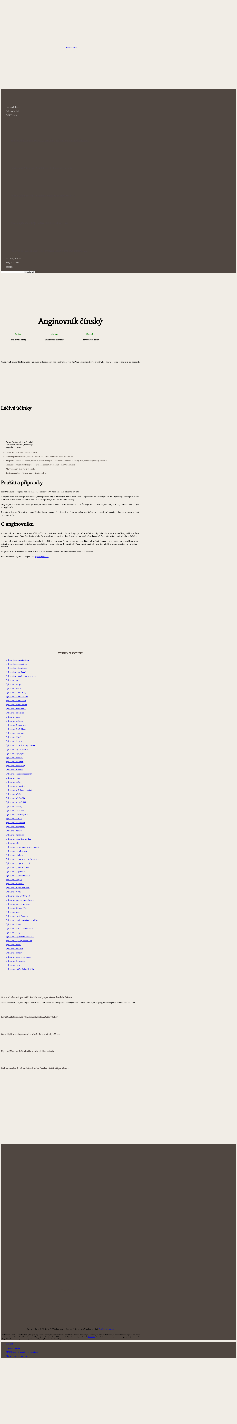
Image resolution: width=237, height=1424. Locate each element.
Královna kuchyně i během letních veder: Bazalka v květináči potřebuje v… (49, 250)
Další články (11, 115)
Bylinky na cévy (13, 716)
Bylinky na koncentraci (16, 785)
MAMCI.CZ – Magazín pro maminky (22, 1351)
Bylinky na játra (13, 777)
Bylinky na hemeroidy (15, 765)
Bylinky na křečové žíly (16, 798)
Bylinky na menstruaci (16, 810)
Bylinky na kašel (13, 781)
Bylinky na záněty (14, 952)
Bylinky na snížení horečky (18, 903)
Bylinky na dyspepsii (15, 753)
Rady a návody (12, 262)
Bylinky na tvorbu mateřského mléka (22, 920)
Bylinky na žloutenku (15, 960)
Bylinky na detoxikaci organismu (20, 745)
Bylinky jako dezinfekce (16, 668)
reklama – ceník (13, 1347)
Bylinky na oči (12, 842)
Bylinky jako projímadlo (16, 672)
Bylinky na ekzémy (14, 757)
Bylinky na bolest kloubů (17, 696)
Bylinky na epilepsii (14, 761)
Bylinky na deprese (14, 741)
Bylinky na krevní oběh (16, 802)
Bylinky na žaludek (14, 948)
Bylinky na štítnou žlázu (16, 908)
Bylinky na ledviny (14, 806)
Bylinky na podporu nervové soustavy (22, 859)
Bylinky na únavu (13, 924)
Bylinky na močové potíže (17, 814)
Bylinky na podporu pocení (18, 863)
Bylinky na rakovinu (15, 883)
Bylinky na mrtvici (14, 818)
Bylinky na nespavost (15, 834)
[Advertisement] (118, 70)
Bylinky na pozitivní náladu (18, 875)
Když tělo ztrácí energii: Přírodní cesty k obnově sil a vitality (41, 168)
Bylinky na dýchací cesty (17, 749)
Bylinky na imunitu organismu (19, 773)
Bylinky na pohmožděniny (17, 867)
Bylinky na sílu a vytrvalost (18, 895)
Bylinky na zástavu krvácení (18, 956)
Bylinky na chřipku (14, 720)
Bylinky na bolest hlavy (16, 692)
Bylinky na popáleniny (16, 871)
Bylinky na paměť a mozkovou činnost (22, 847)
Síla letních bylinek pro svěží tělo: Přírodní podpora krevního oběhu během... (37, 997)
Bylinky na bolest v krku (16, 704)
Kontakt (9, 1343)
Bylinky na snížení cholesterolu (20, 899)
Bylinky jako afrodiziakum (17, 659)
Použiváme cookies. (106, 1329)
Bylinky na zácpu (13, 944)
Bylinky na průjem (14, 879)
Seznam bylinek (13, 107)
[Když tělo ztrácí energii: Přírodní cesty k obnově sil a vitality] (24, 162)
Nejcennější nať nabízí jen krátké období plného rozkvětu (40, 223)
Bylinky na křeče (13, 794)
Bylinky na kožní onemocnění (19, 790)
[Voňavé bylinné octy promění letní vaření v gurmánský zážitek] (24, 190)
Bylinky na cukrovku (15, 733)
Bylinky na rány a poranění (18, 887)
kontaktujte (91, 1337)
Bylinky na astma (13, 688)
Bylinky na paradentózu (16, 851)
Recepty (9, 266)
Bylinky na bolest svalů (16, 700)
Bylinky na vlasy (13, 932)
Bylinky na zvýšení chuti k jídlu (20, 969)
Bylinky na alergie (14, 684)
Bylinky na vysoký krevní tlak (19, 940)
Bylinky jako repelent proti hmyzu (21, 676)
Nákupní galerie (13, 111)
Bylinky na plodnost (15, 855)
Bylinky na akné (13, 680)
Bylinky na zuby (13, 964)
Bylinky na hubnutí (14, 769)
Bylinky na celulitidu (15, 712)
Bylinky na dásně (13, 737)
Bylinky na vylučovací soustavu (20, 936)
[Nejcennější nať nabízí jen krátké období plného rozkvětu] (24, 217)
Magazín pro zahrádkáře (16, 1355)
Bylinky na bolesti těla (16, 708)
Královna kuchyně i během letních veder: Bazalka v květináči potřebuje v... (35, 1068)
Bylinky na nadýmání (15, 826)
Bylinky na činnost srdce (17, 724)
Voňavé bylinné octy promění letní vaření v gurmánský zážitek (43, 195)
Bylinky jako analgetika (16, 663)
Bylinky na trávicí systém (17, 916)
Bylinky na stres (13, 912)
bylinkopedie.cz (42, 556)
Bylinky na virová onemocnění (19, 928)
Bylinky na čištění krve (16, 729)
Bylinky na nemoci (14, 830)
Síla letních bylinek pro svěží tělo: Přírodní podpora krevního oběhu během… (50, 140)
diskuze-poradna (13, 258)
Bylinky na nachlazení (15, 822)
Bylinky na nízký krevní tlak (18, 838)
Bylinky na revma (13, 891)
